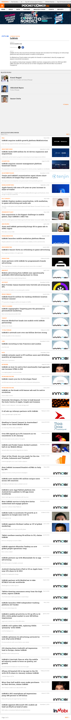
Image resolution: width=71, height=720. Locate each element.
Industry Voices (39, 9)
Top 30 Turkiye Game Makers (34, 2)
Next (67, 134)
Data (18, 9)
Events (51, 9)
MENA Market (49, 2)
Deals (11, 9)
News (3, 9)
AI (21, 2)
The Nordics (14, 2)
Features (26, 9)
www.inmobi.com (16, 43)
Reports (60, 9)
